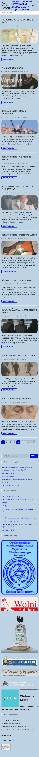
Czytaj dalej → (9, 59)
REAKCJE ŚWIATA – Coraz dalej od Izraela (19, 311)
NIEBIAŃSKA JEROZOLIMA (10, 521)
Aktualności (23, 26)
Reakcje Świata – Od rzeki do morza (16, 158)
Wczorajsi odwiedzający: (10, 723)
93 (23, 442)
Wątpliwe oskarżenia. (12, 68)
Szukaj (33, 456)
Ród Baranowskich (7, 473)
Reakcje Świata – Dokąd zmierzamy (13, 112)
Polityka (4, 506)
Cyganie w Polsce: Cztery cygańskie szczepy (17, 499)
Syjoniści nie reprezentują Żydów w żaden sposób (18, 518)
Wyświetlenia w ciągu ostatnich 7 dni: (14, 727)
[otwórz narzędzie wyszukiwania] (33, 5)
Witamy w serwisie (7, 476)
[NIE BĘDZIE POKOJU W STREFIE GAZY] (19, 36)
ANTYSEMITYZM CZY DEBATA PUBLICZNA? (17, 188)
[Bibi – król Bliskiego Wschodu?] (19, 412)
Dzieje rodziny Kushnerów (10, 485)
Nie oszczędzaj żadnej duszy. (16, 280)
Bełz (2, 515)
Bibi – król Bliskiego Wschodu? (17, 398)
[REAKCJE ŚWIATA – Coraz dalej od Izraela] (19, 326)
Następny (30, 442)
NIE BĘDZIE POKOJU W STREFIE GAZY (17, 21)
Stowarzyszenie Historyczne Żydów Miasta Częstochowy (21, 5)
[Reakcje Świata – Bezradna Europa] (19, 248)
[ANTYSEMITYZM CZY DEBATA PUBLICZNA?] (19, 202)
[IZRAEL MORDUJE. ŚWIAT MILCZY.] (19, 369)
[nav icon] (36, 6)
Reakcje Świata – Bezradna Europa (19, 234)
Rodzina (4, 503)
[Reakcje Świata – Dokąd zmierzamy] (19, 127)
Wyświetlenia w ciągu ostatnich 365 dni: (15, 730)
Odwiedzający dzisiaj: (9, 720)
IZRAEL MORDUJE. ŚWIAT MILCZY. (19, 355)
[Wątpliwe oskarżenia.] (19, 81)
